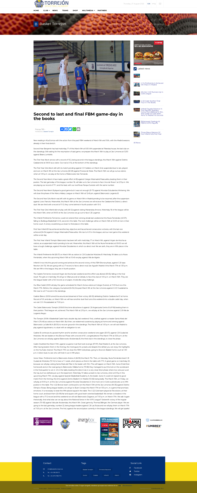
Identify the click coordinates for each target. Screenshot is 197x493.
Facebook (137, 468)
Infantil (106, 475)
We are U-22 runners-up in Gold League (152, 93)
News (55, 10)
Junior (85, 475)
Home (36, 10)
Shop (75, 10)
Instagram (137, 475)
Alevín (117, 475)
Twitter (136, 471)
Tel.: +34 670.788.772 (54, 476)
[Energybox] (87, 420)
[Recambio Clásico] (154, 420)
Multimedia (87, 10)
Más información (127, 485)
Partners (102, 10)
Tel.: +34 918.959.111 (53, 472)
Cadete (95, 475)
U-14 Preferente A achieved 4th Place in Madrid (152, 84)
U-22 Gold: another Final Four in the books (150, 102)
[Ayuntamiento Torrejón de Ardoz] (43, 421)
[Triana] (131, 423)
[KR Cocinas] (65, 424)
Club (45, 10)
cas (148, 4)
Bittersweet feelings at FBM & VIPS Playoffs (150, 122)
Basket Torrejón (49, 131)
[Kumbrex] (154, 426)
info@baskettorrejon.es (55, 469)
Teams (65, 10)
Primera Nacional (105, 469)
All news (137, 143)
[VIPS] (109, 431)
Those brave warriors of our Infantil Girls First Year (151, 133)
